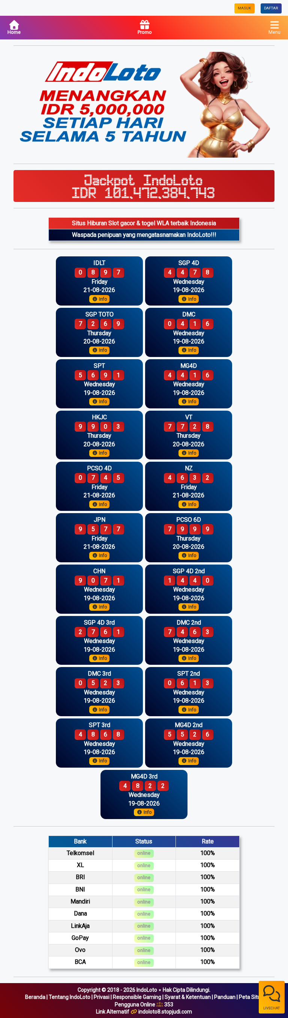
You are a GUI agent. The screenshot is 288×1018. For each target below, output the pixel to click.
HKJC (99, 417)
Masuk (244, 8)
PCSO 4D (99, 468)
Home (14, 32)
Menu (274, 32)
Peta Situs (251, 997)
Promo (145, 32)
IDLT (99, 263)
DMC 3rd (99, 673)
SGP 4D (188, 263)
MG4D (188, 365)
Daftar (271, 8)
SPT (99, 365)
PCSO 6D (188, 519)
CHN (99, 571)
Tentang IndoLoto (69, 997)
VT (188, 417)
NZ (189, 468)
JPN (99, 519)
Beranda (35, 997)
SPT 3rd (99, 725)
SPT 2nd (188, 673)
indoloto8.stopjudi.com (165, 1012)
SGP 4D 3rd (99, 622)
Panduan (225, 997)
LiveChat (271, 1008)
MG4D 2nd (188, 725)
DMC (188, 314)
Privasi (102, 997)
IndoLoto (146, 990)
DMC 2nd (189, 622)
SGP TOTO (100, 314)
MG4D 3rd (144, 776)
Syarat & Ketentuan (188, 997)
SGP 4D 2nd (189, 571)
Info (102, 299)
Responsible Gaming (137, 997)
